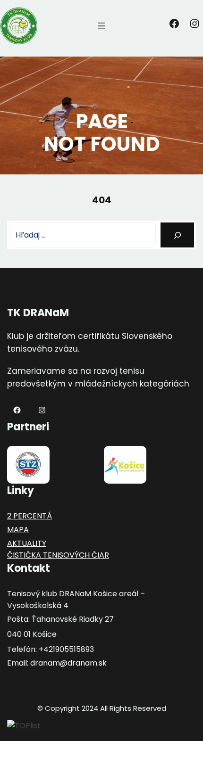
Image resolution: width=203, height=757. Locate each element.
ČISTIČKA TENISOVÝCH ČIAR (58, 555)
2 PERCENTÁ (29, 515)
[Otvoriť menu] (101, 26)
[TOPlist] (24, 725)
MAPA (18, 529)
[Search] (177, 234)
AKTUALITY (26, 543)
